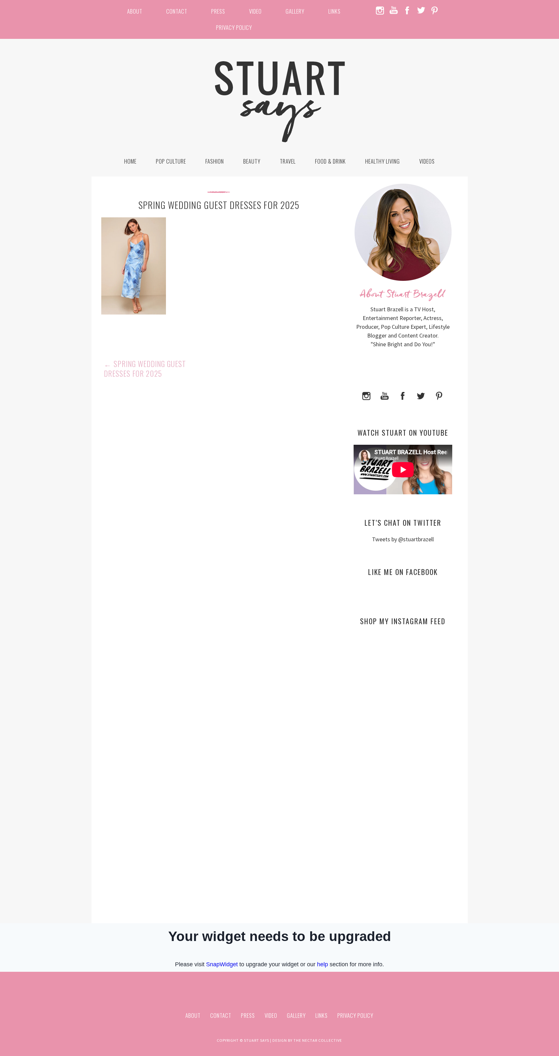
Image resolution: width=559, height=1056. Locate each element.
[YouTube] (384, 395)
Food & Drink (330, 161)
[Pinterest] (439, 395)
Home (130, 161)
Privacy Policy (234, 27)
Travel (288, 161)
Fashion (214, 161)
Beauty (251, 161)
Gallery (295, 11)
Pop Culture (171, 161)
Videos (427, 161)
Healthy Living (382, 161)
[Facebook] (402, 395)
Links (334, 11)
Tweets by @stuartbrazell (403, 539)
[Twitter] (420, 395)
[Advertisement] (403, 693)
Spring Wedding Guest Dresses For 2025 (145, 368)
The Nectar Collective (317, 1040)
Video (255, 11)
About (134, 11)
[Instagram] (366, 395)
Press (218, 11)
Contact (176, 11)
